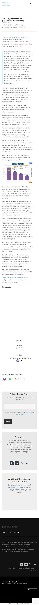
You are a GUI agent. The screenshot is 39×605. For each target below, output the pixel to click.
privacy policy (28, 412)
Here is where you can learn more (12, 278)
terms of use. (19, 414)
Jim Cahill (7, 25)
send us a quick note (15, 487)
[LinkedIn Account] (21, 360)
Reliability (14, 27)
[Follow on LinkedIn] (17, 463)
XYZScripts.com (28, 603)
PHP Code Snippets (12, 603)
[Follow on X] (22, 463)
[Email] (17, 360)
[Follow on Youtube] (27, 463)
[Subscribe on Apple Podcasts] (4, 379)
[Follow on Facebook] (12, 463)
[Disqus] (19, 312)
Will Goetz (24, 37)
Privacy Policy (12, 568)
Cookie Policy (22, 568)
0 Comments (23, 27)
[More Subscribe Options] (22, 379)
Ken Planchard (13, 37)
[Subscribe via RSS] (16, 379)
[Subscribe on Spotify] (10, 379)
